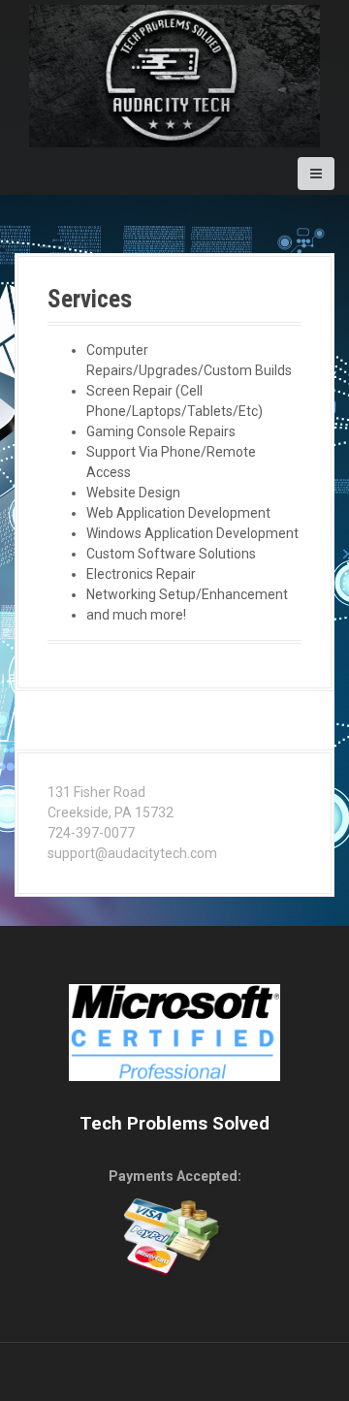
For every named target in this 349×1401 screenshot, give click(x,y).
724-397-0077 (91, 833)
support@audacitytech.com (132, 853)
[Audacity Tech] (174, 74)
